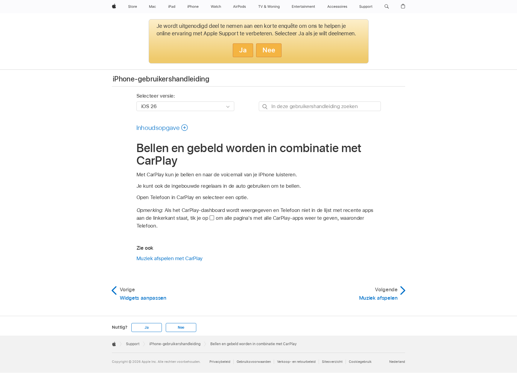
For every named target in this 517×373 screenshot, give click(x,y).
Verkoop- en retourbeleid (296, 362)
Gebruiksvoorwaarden (254, 362)
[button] (386, 6)
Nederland (397, 362)
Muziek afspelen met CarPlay (169, 258)
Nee (268, 50)
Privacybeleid (219, 362)
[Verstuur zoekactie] (265, 106)
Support (132, 344)
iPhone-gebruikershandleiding (161, 79)
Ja (243, 50)
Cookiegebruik (360, 362)
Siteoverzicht (332, 362)
